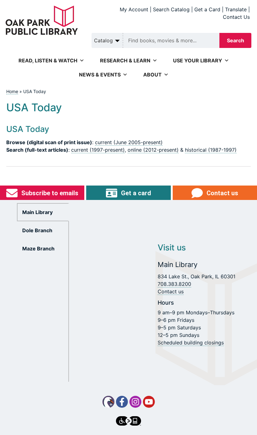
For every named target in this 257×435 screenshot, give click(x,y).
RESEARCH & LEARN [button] (125, 60)
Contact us (171, 291)
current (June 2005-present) (129, 142)
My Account (134, 9)
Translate (236, 9)
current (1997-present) (98, 150)
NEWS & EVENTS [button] (100, 74)
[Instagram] (135, 402)
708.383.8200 (174, 284)
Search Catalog (171, 9)
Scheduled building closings (191, 342)
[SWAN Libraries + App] (108, 402)
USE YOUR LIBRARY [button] (197, 60)
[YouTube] (149, 402)
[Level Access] (128, 421)
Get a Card (207, 9)
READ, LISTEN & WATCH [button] (47, 60)
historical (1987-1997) (211, 150)
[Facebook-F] (122, 402)
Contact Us (236, 17)
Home (12, 91)
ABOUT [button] (152, 74)
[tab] (43, 212)
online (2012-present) (153, 150)
